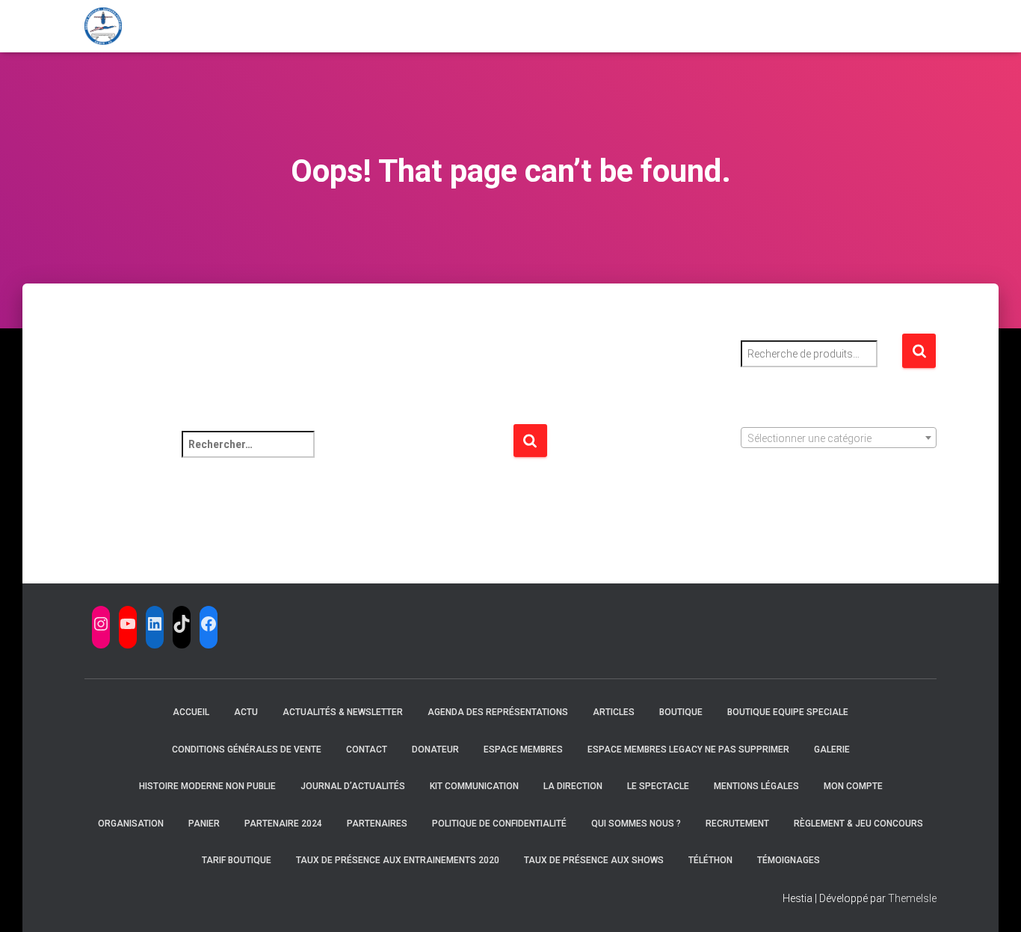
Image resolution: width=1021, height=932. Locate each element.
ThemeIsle (912, 898)
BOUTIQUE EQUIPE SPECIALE (787, 712)
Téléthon (710, 860)
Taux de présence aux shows (594, 860)
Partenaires (377, 823)
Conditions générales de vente (246, 749)
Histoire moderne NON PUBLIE (207, 786)
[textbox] (839, 438)
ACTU (246, 712)
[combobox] (839, 437)
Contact (366, 749)
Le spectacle (658, 786)
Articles (614, 712)
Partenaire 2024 (283, 823)
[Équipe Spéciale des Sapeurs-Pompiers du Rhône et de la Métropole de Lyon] (103, 26)
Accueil (191, 712)
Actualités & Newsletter (343, 712)
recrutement (737, 823)
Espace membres (523, 749)
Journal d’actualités (352, 786)
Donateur (435, 749)
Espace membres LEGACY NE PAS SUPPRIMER (688, 749)
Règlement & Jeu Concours (858, 823)
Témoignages (788, 860)
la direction (572, 786)
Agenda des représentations (498, 712)
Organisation (131, 823)
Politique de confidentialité (499, 823)
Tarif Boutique (236, 860)
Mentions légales (756, 786)
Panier (204, 823)
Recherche (919, 351)
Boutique (681, 712)
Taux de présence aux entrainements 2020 (397, 860)
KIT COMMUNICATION (474, 786)
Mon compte (853, 786)
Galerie (832, 749)
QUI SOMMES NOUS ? (636, 823)
